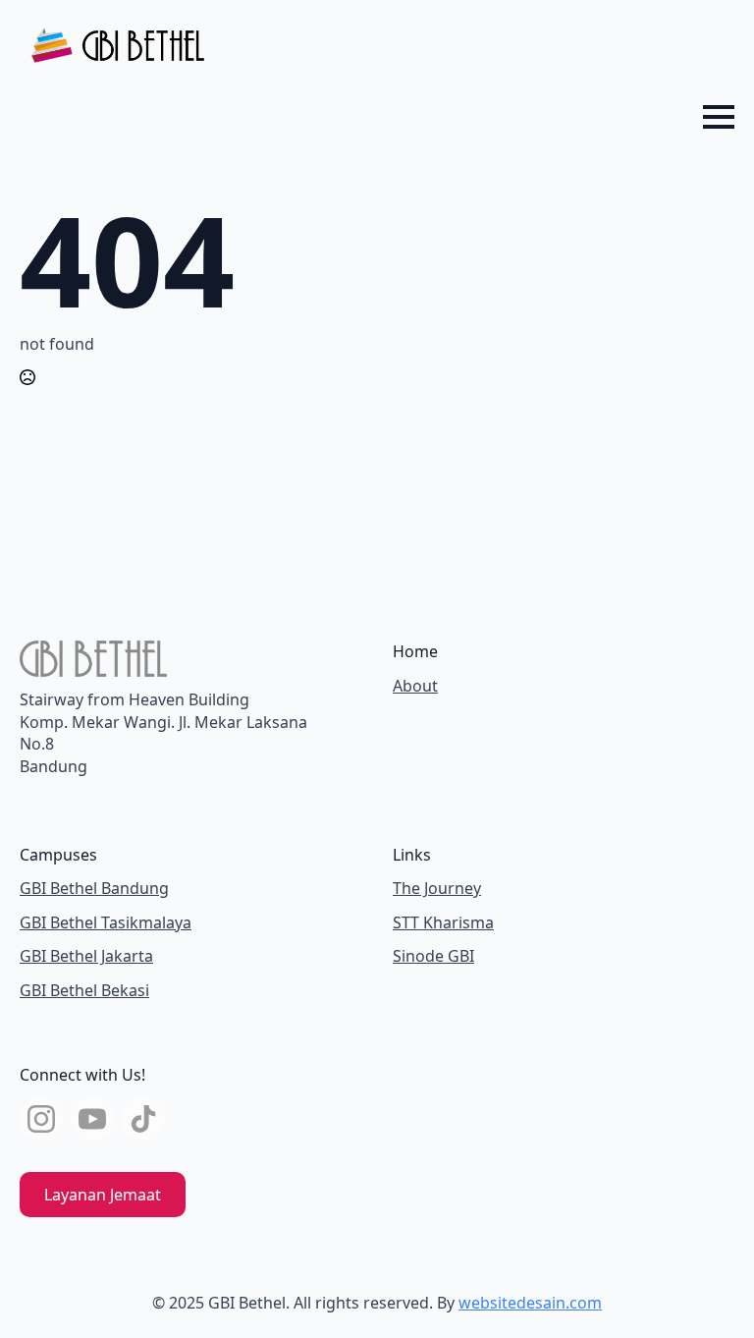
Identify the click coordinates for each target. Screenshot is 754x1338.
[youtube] (92, 1119)
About (415, 686)
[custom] (143, 1119)
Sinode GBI (433, 956)
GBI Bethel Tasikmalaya (105, 922)
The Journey (437, 888)
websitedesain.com (530, 1302)
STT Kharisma (443, 922)
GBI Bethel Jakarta (86, 956)
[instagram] (41, 1119)
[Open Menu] (718, 117)
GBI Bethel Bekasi (84, 990)
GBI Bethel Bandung (94, 888)
